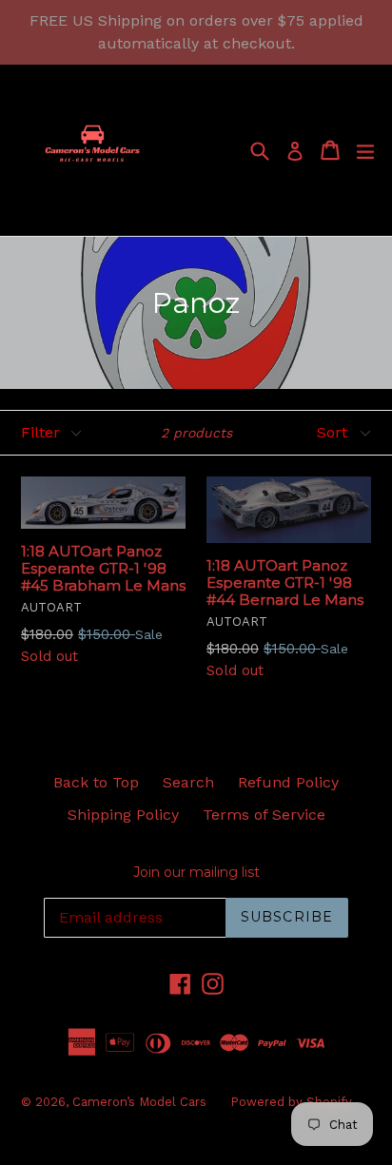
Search (188, 782)
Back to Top (96, 782)
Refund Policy (288, 782)
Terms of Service (264, 815)
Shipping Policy (123, 815)
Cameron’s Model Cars (139, 1102)
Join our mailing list (196, 872)
